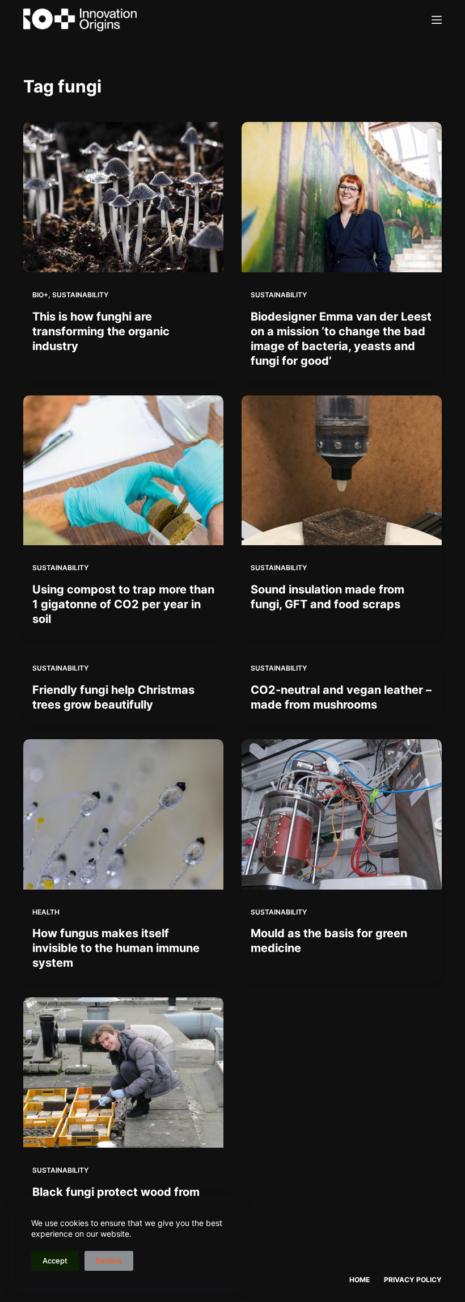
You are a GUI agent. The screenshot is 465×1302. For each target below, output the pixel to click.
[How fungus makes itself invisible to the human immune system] (123, 814)
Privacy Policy (413, 1279)
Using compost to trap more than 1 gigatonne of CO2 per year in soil (123, 604)
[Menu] (437, 20)
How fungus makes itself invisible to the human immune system (116, 948)
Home (359, 1279)
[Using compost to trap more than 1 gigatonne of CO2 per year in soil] (123, 470)
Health (46, 912)
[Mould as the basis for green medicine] (342, 814)
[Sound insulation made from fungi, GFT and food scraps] (342, 470)
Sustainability (80, 294)
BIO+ (40, 294)
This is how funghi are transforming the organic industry (101, 331)
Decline (109, 1260)
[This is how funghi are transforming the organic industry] (123, 197)
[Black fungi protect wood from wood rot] (123, 1072)
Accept (55, 1260)
